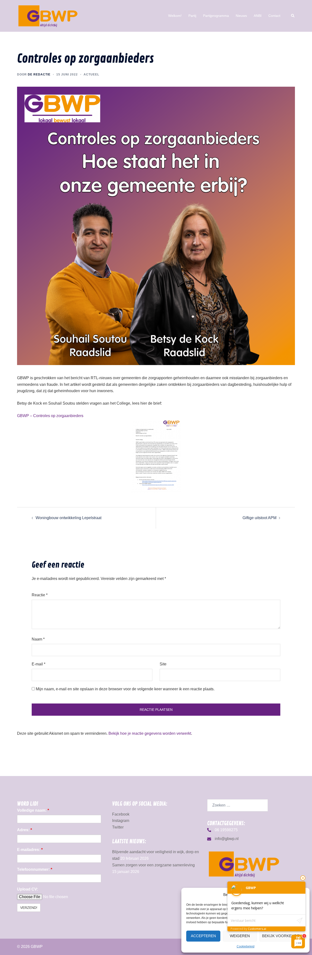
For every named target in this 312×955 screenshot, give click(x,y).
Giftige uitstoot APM (259, 518)
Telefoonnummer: (34, 869)
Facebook (120, 814)
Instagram (120, 821)
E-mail (38, 664)
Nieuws (241, 16)
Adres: (24, 830)
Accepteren (203, 936)
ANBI (258, 16)
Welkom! (175, 16)
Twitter (118, 827)
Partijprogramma (216, 16)
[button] (293, 16)
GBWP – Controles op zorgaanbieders (50, 416)
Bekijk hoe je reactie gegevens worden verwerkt (149, 733)
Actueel (91, 74)
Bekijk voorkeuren (282, 936)
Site (163, 664)
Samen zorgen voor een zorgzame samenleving (153, 865)
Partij (192, 16)
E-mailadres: (30, 850)
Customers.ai (257, 929)
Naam (38, 639)
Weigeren (240, 936)
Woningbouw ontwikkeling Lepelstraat (68, 518)
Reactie (40, 595)
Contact (274, 16)
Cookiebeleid (245, 946)
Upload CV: (27, 889)
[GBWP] (47, 15)
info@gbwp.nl (227, 839)
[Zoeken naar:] (237, 805)
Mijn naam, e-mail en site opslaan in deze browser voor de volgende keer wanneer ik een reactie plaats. (125, 689)
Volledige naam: (33, 810)
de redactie (39, 74)
